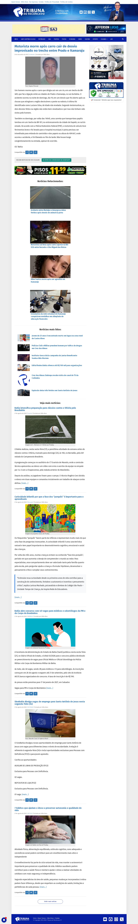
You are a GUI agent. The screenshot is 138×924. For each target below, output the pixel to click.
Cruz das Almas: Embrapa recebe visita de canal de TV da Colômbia (55, 376)
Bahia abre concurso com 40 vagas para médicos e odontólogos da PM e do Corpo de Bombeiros (50, 612)
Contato (41, 2)
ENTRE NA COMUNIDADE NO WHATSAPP (57, 160)
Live (111, 39)
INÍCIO (16, 39)
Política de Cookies (66, 2)
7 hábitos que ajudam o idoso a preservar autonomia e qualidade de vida (48, 809)
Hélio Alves (24, 2)
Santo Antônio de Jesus (28, 39)
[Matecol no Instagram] (50, 170)
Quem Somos (15, 2)
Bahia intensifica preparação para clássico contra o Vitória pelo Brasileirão (45, 409)
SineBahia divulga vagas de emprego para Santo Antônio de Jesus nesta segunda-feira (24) (50, 702)
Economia (72, 39)
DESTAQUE (30, 707)
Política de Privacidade (52, 2)
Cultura (87, 39)
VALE (49, 39)
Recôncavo (41, 39)
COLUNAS (103, 39)
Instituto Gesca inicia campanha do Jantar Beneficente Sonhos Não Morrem (54, 356)
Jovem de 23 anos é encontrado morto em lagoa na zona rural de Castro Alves (57, 337)
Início (34, 918)
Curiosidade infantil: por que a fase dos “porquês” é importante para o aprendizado (49, 497)
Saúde (80, 39)
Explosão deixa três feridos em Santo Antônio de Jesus (54, 390)
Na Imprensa (33, 2)
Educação (30, 502)
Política (56, 39)
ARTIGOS (30, 813)
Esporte (95, 39)
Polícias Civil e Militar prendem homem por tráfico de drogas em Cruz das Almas (57, 347)
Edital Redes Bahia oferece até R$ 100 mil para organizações (57, 365)
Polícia (64, 39)
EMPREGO (30, 616)
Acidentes (32, 54)
